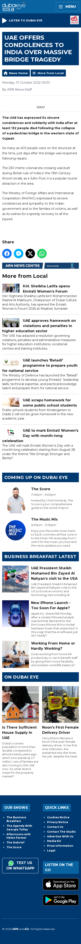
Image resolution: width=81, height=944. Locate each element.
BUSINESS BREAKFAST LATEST (40, 556)
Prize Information (60, 845)
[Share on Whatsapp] (42, 253)
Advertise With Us (60, 836)
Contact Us (55, 826)
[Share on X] (30, 253)
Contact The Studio (61, 831)
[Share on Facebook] (7, 253)
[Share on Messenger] (18, 253)
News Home (18, 73)
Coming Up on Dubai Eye (36, 477)
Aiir (26, 929)
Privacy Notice (57, 822)
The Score (14, 847)
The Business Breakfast (16, 819)
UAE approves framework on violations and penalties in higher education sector (39, 326)
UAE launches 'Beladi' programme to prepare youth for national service (40, 365)
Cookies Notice (58, 817)
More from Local (51, 73)
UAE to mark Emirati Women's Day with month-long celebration (40, 435)
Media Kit (54, 841)
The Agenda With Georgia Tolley (19, 827)
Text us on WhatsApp (20, 865)
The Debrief (15, 842)
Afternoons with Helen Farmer (18, 836)
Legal (51, 850)
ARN (15, 929)
